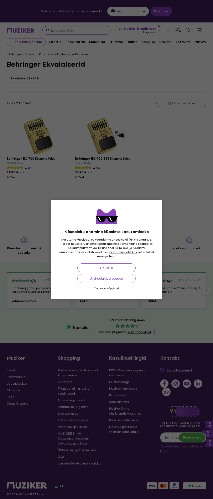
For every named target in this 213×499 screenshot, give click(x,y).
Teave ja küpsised (106, 288)
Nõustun (106, 267)
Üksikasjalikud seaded (106, 278)
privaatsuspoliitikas (123, 252)
